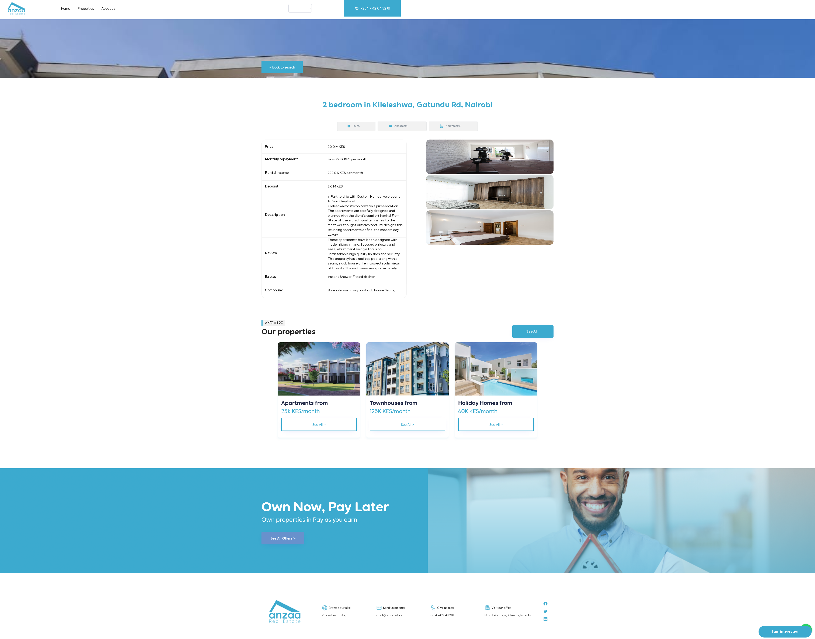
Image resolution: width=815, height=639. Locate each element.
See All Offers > (283, 538)
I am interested (785, 631)
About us (108, 8)
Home (65, 8)
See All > (533, 331)
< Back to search (282, 66)
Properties (86, 8)
